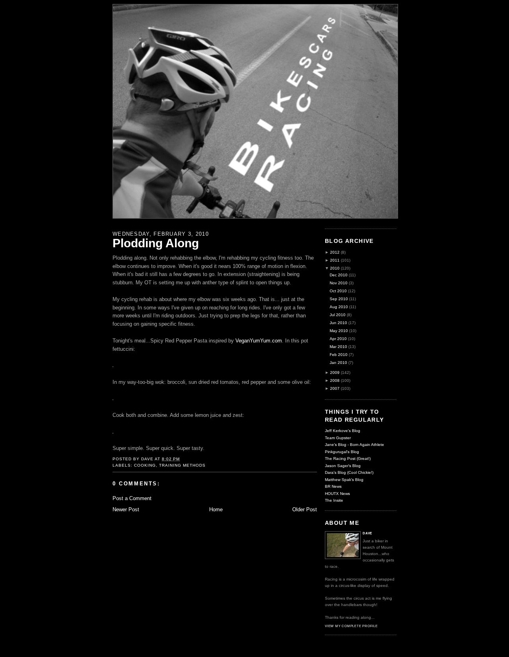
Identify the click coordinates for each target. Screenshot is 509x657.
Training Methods (182, 465)
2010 (335, 268)
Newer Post (126, 509)
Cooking (145, 465)
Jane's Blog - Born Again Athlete (354, 444)
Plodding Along (156, 243)
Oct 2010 (338, 291)
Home (216, 509)
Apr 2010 (338, 338)
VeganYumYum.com (258, 341)
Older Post (304, 509)
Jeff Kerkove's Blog (342, 430)
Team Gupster (338, 438)
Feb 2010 (339, 354)
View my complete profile (351, 626)
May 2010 (339, 330)
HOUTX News (337, 493)
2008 (335, 380)
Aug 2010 (339, 307)
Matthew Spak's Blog (344, 479)
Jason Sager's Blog (343, 465)
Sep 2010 (339, 299)
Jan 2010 (338, 362)
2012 (335, 252)
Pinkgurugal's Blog (342, 452)
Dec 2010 (339, 275)
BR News (333, 486)
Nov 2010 (339, 283)
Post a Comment (132, 498)
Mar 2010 (338, 346)
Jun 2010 (338, 323)
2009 (335, 372)
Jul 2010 (338, 315)
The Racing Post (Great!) (348, 458)
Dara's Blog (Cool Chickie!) (349, 472)
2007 (335, 388)
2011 (335, 260)
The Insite (334, 500)
